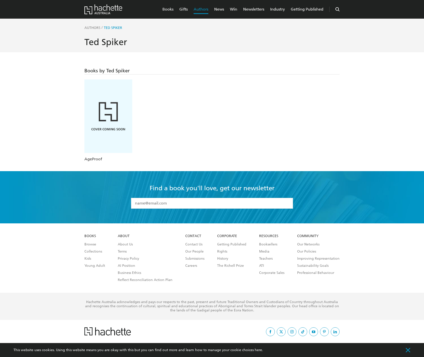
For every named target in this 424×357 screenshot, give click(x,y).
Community (307, 236)
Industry (277, 9)
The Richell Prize (230, 266)
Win (233, 9)
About (124, 236)
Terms (122, 251)
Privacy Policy (128, 258)
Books (167, 9)
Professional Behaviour (315, 273)
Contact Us (193, 244)
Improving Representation (318, 258)
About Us (125, 244)
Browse (90, 244)
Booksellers (268, 244)
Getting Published (307, 9)
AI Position (126, 266)
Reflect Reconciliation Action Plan (145, 280)
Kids (87, 258)
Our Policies (306, 251)
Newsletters (253, 9)
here (258, 350)
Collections (93, 251)
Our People (194, 251)
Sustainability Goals (313, 266)
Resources (268, 236)
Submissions (194, 258)
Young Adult (94, 266)
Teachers (266, 258)
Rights (222, 251)
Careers (191, 266)
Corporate (227, 236)
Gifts (183, 9)
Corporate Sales (271, 273)
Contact (193, 236)
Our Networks (308, 244)
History (222, 258)
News (219, 9)
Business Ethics (129, 273)
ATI (261, 266)
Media (264, 251)
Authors (201, 9)
